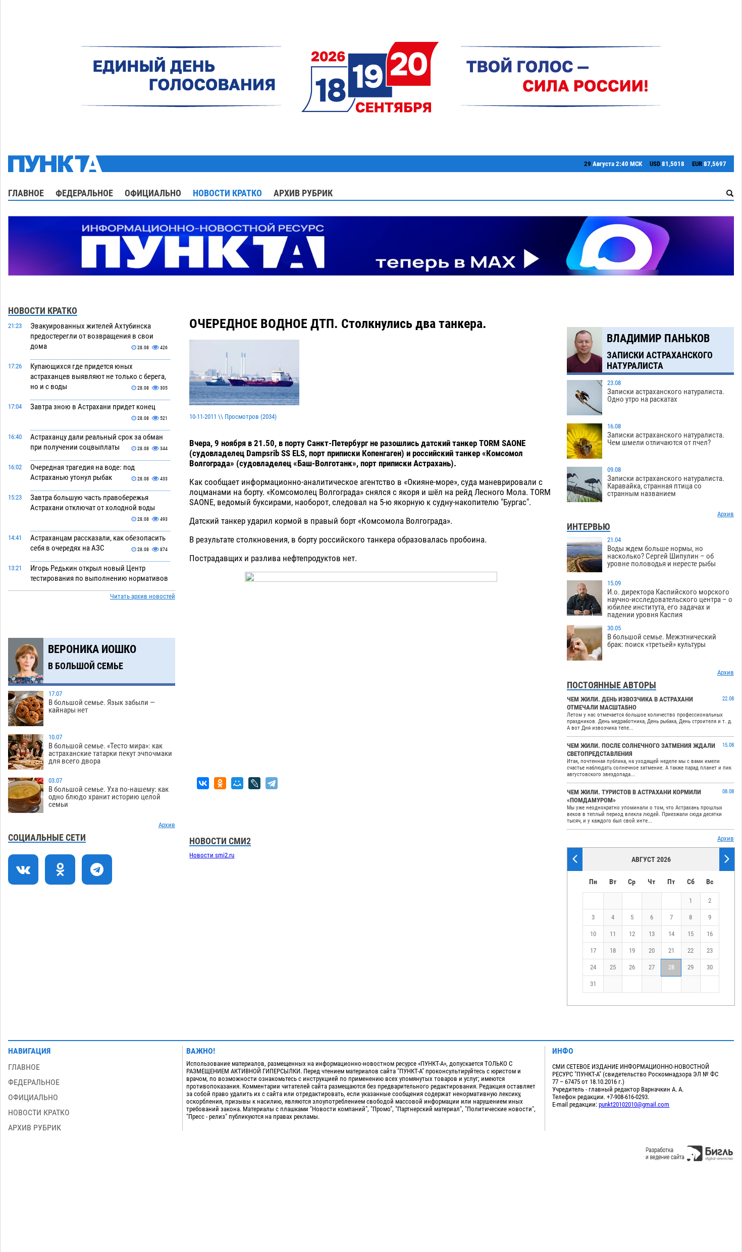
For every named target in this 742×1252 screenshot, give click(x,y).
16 (710, 934)
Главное (26, 193)
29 (690, 967)
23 (710, 950)
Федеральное (84, 193)
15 (690, 934)
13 (652, 934)
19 (632, 950)
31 (593, 984)
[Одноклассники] (220, 783)
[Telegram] (272, 783)
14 (671, 934)
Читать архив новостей (142, 596)
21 (671, 950)
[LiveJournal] (254, 783)
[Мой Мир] (237, 783)
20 (652, 950)
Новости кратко (227, 193)
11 (613, 934)
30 (710, 967)
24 (593, 967)
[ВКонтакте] (203, 783)
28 (671, 967)
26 (632, 967)
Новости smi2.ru (211, 855)
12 (632, 934)
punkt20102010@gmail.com (634, 1104)
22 (690, 950)
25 (613, 967)
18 (613, 950)
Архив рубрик (303, 193)
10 (593, 934)
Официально (153, 193)
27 (652, 967)
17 (593, 950)
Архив (166, 825)
